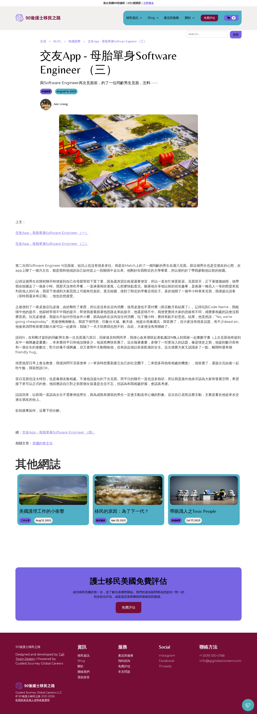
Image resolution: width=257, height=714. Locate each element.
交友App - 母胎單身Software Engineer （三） (117, 41)
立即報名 (148, 3)
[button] (136, 18)
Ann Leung (60, 104)
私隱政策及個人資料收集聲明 (32, 700)
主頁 (43, 41)
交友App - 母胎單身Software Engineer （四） (58, 432)
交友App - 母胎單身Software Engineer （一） (51, 233)
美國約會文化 (42, 443)
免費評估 (209, 18)
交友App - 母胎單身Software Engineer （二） (51, 244)
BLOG (57, 41)
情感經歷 (74, 41)
